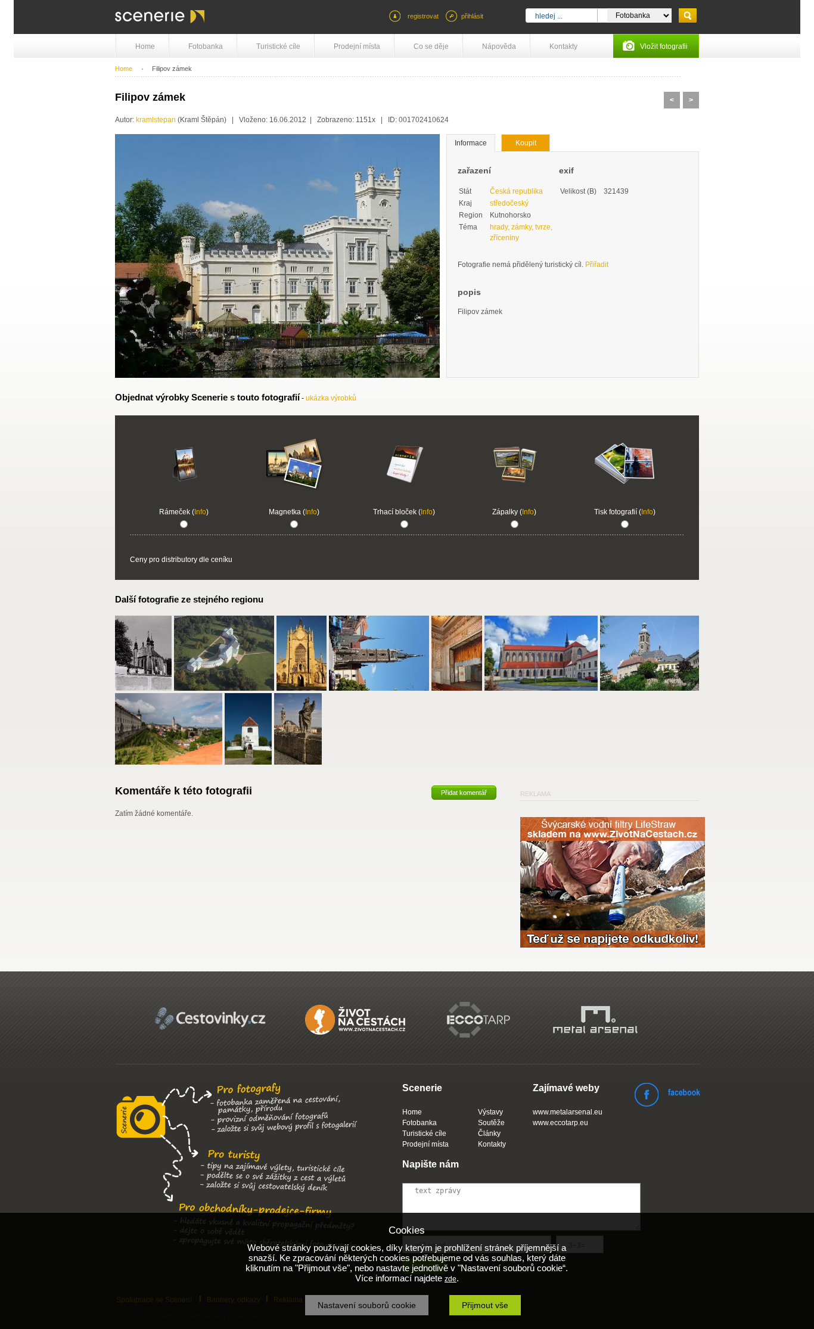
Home (145, 46)
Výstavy (490, 1112)
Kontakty (563, 46)
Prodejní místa (357, 46)
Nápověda (499, 46)
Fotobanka (205, 46)
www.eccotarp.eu (560, 1123)
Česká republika (516, 191)
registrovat (423, 16)
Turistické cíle (278, 46)
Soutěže (491, 1123)
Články (489, 1133)
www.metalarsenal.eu (567, 1112)
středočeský (509, 203)
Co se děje (431, 46)
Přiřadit (596, 264)
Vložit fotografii (664, 46)
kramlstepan (156, 120)
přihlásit (472, 16)
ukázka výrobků (331, 398)
